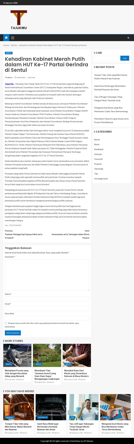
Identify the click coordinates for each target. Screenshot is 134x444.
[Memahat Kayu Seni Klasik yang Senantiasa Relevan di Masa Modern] (77, 355)
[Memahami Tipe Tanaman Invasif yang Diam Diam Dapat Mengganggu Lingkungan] (47, 355)
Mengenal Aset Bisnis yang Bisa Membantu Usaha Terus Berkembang (115, 427)
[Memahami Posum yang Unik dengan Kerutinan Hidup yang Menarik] (17, 355)
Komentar (10, 256)
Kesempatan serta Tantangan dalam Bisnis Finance (70, 234)
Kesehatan (99, 149)
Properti (98, 164)
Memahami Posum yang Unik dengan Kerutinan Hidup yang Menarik (16, 373)
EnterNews (75, 441)
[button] (12, 37)
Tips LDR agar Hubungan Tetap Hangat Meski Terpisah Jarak (81, 427)
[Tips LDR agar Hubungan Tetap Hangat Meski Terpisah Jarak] (83, 407)
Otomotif (98, 159)
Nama (8, 294)
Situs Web (9, 313)
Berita (8, 53)
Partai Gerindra (15, 225)
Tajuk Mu (9, 84)
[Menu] (12, 37)
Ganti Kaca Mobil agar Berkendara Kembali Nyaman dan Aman (48, 427)
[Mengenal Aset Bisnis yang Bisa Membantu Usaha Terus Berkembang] (115, 407)
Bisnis (96, 144)
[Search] (128, 37)
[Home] (6, 38)
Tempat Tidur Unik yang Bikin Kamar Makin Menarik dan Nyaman (18, 427)
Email (8, 304)
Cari (99, 52)
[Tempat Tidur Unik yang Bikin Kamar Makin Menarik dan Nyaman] (18, 407)
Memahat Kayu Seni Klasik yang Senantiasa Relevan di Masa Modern (76, 373)
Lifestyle (98, 154)
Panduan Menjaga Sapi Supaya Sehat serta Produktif (23, 234)
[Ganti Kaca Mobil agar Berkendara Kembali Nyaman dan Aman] (51, 407)
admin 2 (10, 77)
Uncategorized (101, 178)
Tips (96, 173)
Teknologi (98, 168)
